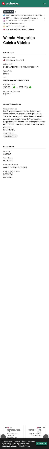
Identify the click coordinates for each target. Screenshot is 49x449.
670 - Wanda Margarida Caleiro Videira (20, 29)
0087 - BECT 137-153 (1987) (15, 26)
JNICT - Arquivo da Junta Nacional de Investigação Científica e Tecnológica (24, 15)
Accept (40, 443)
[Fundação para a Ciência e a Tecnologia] (10, 4)
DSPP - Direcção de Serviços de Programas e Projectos (21, 18)
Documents (8, 12)
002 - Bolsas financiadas (14, 24)
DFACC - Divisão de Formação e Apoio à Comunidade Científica (20, 21)
